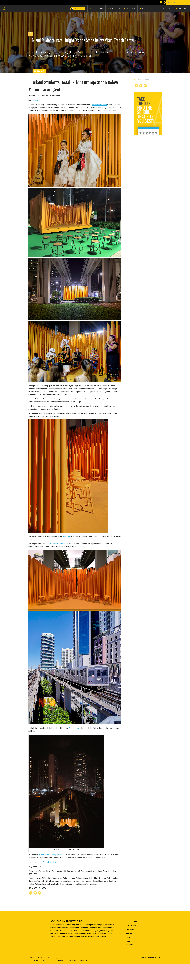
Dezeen (35, 100)
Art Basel (66, 536)
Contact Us (130, 937)
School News (44, 95)
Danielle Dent (56, 95)
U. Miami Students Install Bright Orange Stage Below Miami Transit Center (73, 85)
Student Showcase (129, 942)
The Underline (74, 728)
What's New (130, 929)
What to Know (131, 925)
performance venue (99, 105)
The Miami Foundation (58, 544)
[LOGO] (4, 8)
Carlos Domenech (50, 862)
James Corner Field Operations (51, 855)
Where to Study (131, 922)
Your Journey (131, 933)
